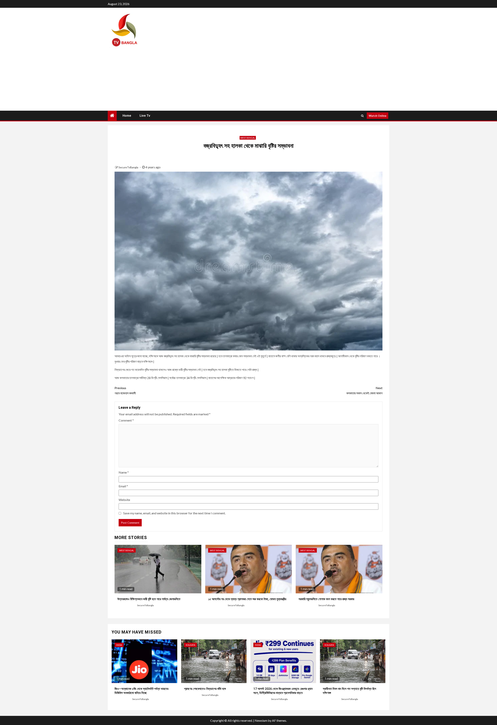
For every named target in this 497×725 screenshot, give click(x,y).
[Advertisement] (248, 81)
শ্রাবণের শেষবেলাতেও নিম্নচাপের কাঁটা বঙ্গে (205, 689)
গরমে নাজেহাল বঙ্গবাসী (125, 390)
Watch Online (377, 115)
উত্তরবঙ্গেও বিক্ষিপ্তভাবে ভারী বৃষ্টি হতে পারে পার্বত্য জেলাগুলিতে (148, 599)
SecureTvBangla (128, 167)
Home (127, 115)
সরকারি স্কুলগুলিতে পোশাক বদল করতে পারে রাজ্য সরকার (326, 599)
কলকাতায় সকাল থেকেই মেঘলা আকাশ (364, 390)
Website (124, 500)
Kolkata (190, 645)
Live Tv (145, 115)
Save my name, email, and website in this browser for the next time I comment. (174, 513)
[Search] (362, 115)
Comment (126, 420)
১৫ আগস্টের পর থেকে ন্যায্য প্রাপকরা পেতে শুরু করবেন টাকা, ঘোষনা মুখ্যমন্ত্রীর (247, 599)
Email (123, 486)
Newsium (261, 720)
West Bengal (247, 137)
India (119, 645)
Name (124, 472)
